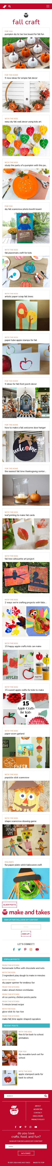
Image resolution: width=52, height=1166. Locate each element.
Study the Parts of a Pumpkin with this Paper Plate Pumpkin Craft (26, 165)
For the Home (11, 75)
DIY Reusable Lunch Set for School (31, 1056)
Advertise (38, 1109)
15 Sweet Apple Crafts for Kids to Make (24, 690)
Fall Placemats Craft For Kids (18, 252)
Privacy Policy (37, 1119)
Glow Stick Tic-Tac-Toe (13, 1011)
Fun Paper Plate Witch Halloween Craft (23, 864)
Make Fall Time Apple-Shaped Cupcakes (21, 1019)
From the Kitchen (10, 965)
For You (9, 31)
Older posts (9, 904)
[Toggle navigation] (47, 6)
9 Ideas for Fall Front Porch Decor (21, 384)
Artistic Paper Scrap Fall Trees (19, 296)
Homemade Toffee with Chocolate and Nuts (23, 968)
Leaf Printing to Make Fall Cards (20, 515)
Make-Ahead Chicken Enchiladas (18, 990)
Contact (38, 1113)
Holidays (9, 862)
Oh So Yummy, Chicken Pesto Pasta (19, 997)
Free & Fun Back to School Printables (31, 1036)
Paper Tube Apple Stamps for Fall (21, 340)
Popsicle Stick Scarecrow (17, 777)
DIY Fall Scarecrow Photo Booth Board (23, 209)
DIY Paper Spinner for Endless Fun (18, 982)
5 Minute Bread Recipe (13, 1004)
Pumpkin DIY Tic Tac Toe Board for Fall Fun (24, 34)
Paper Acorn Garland (14, 733)
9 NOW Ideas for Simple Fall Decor (21, 78)
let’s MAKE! (26, 1153)
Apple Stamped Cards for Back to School (31, 1076)
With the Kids (11, 119)
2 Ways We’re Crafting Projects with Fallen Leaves (26, 602)
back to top (38, 1162)
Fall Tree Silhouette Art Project (19, 558)
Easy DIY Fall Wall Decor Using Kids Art (23, 121)
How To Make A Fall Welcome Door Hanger (25, 427)
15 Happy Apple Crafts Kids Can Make (23, 646)
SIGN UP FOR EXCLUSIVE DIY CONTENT (26, 1141)
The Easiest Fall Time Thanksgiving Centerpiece (26, 471)
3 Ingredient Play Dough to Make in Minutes (23, 975)
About (38, 1106)
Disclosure (38, 1116)
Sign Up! (26, 934)
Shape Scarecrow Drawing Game (20, 821)
